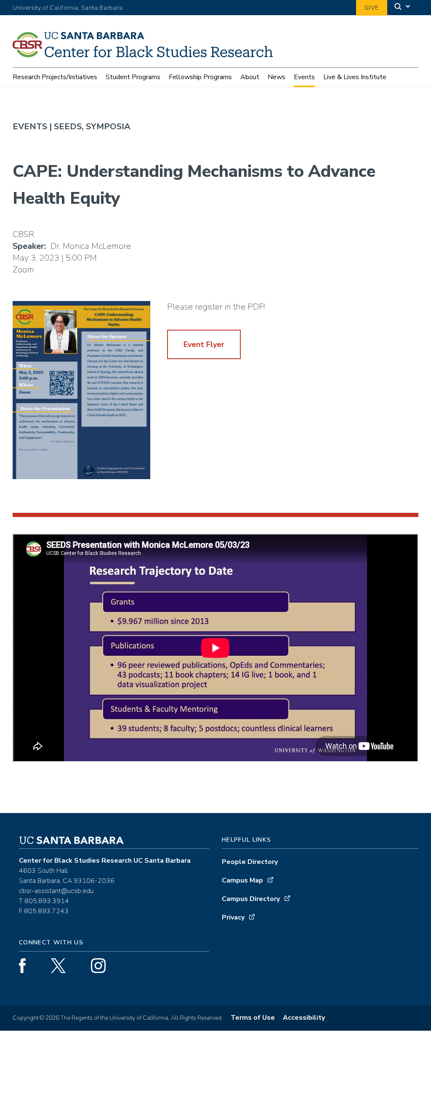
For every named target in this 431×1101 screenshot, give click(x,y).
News (276, 77)
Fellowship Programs (200, 77)
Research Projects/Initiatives (55, 77)
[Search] (402, 8)
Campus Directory (251, 899)
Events (304, 77)
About (249, 77)
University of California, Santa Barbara (68, 8)
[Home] (146, 54)
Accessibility (304, 1017)
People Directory (250, 861)
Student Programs (133, 77)
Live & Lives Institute (354, 77)
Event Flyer (204, 344)
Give (371, 8)
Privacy (233, 917)
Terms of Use (253, 1017)
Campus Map (242, 880)
